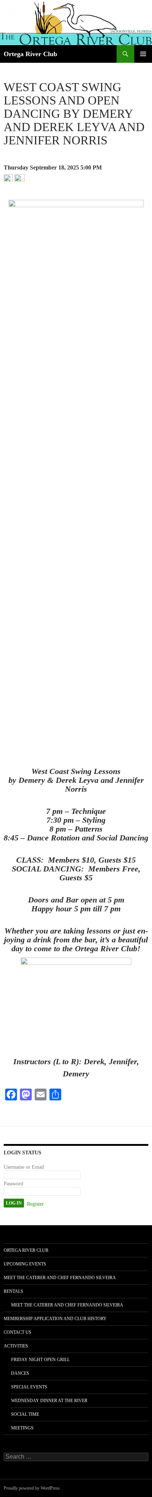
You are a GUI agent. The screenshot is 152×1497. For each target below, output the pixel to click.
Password (13, 1183)
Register (35, 1204)
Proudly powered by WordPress (32, 1488)
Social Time (25, 1414)
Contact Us (17, 1332)
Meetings (22, 1428)
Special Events (29, 1387)
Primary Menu (143, 54)
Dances (20, 1373)
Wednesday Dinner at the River (49, 1400)
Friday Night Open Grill (40, 1359)
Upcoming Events (25, 1264)
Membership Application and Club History (55, 1318)
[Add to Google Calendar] (8, 178)
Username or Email (24, 1167)
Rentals (13, 1291)
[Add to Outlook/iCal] (19, 178)
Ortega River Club (30, 54)
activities (16, 1346)
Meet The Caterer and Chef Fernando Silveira (60, 1277)
